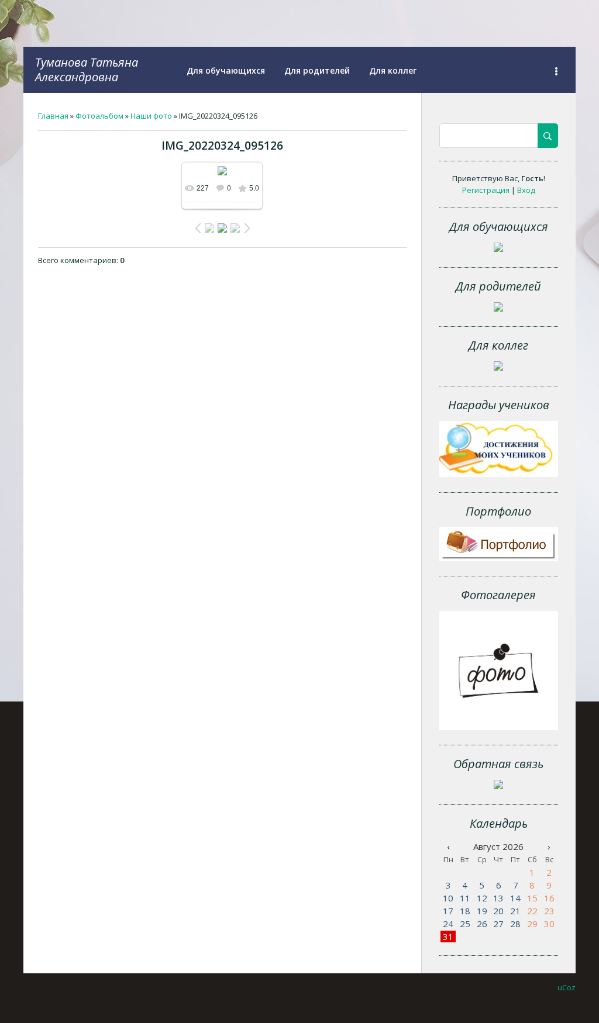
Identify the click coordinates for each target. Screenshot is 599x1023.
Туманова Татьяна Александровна (86, 69)
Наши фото (151, 115)
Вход (526, 190)
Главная (53, 115)
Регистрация (486, 190)
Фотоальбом (99, 115)
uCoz (566, 987)
